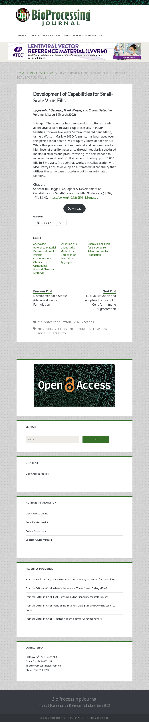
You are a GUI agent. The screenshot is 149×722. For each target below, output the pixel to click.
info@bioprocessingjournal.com (43, 665)
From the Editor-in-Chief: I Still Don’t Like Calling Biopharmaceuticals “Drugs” (67, 596)
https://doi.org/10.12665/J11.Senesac (73, 198)
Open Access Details (37, 513)
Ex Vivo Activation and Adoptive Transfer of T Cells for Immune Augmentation (100, 302)
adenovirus (78, 329)
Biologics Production (54, 322)
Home (22, 35)
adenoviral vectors (52, 329)
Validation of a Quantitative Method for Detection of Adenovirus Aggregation (69, 253)
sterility (60, 333)
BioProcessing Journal (74, 699)
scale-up (44, 333)
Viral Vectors (42, 73)
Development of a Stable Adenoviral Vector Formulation (50, 300)
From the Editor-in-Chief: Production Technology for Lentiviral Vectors (64, 618)
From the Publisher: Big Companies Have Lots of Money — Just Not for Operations (70, 579)
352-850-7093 (41, 670)
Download (74, 208)
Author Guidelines (36, 531)
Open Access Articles (45, 35)
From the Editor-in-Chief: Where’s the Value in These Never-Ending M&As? (66, 588)
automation (98, 329)
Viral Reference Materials (83, 35)
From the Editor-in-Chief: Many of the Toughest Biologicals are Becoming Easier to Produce (70, 608)
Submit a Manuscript (37, 522)
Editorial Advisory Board (39, 539)
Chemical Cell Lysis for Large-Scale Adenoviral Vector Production (99, 249)
